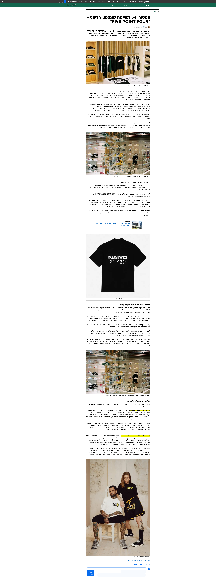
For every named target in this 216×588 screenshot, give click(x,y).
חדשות (141, 1)
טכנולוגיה (91, 1)
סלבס (118, 1)
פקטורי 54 (144, 560)
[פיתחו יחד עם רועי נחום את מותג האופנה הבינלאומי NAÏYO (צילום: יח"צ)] (118, 267)
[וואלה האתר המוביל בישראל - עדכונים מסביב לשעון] (147, 2)
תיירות (98, 1)
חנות (140, 560)
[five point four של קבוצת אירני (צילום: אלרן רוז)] (118, 64)
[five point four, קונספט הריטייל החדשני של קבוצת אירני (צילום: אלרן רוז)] (118, 155)
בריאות (104, 1)
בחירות (129, 1)
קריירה (116, 5)
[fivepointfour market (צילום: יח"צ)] (118, 508)
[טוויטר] (70, 5)
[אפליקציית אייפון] (73, 5)
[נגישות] (2, 2)
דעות (131, 5)
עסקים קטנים (122, 5)
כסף (114, 1)
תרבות (123, 1)
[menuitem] (140, 2)
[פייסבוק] (68, 5)
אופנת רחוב (131, 560)
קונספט (136, 560)
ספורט (135, 1)
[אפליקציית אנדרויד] (75, 5)
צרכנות (135, 5)
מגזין (127, 5)
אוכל (109, 1)
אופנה (85, 1)
